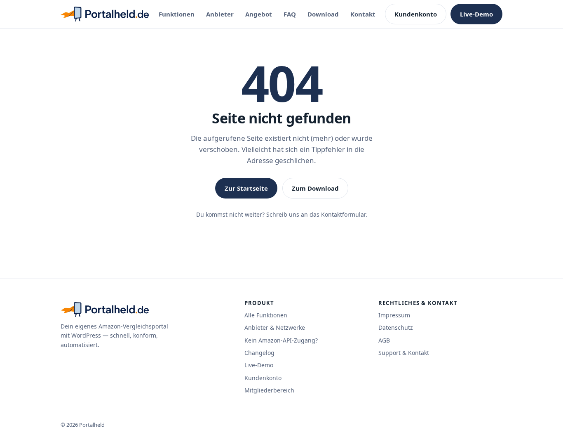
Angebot (258, 14)
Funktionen (177, 14)
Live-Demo (476, 14)
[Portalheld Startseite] (105, 14)
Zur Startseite (246, 188)
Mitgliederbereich (269, 390)
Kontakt (362, 14)
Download (323, 14)
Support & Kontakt (403, 353)
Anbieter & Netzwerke (274, 327)
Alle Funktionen (265, 315)
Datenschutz (395, 327)
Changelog (259, 353)
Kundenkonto (415, 14)
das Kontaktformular (338, 214)
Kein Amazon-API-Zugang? (281, 340)
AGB (384, 340)
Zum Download (315, 188)
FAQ (290, 14)
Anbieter (220, 14)
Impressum (394, 315)
